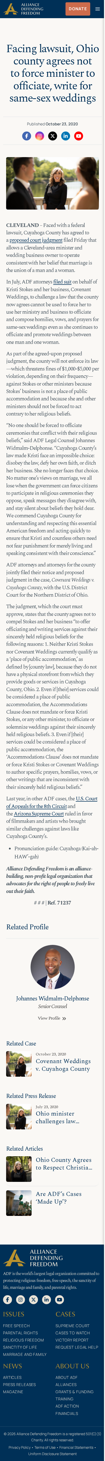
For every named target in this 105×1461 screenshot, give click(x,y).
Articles (12, 1377)
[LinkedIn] (65, 136)
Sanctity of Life (20, 1347)
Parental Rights (20, 1333)
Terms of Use (45, 1447)
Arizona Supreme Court (39, 814)
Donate (78, 9)
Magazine (13, 1391)
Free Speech (16, 1325)
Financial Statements (76, 1447)
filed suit (62, 282)
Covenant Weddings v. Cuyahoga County (63, 1065)
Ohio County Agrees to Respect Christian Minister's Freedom (64, 1167)
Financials (67, 1413)
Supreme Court (73, 1325)
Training (65, 1399)
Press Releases (19, 1384)
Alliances (66, 1384)
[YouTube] (78, 136)
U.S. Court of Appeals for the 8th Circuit (51, 802)
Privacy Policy (20, 1447)
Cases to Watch (73, 1333)
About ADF (67, 1377)
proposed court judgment (35, 240)
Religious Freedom (23, 1340)
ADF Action (67, 1406)
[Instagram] (39, 136)
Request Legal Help (77, 1347)
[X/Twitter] (52, 136)
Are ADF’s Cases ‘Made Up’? (59, 1197)
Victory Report (72, 1340)
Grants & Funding (75, 1391)
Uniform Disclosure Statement (52, 1453)
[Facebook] (26, 136)
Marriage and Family (25, 1354)
